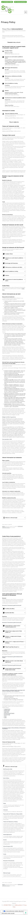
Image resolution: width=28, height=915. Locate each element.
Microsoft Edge (7, 714)
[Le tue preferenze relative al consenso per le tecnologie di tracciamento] (25, 912)
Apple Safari (6, 711)
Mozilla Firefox (7, 710)
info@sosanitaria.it (21, 2)
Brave (5, 716)
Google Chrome (7, 709)
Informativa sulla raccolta (8, 913)
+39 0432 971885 (8, 2)
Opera (5, 717)
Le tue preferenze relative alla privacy (14, 911)
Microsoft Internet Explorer (9, 713)
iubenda (3, 526)
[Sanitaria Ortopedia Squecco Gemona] (7, 9)
